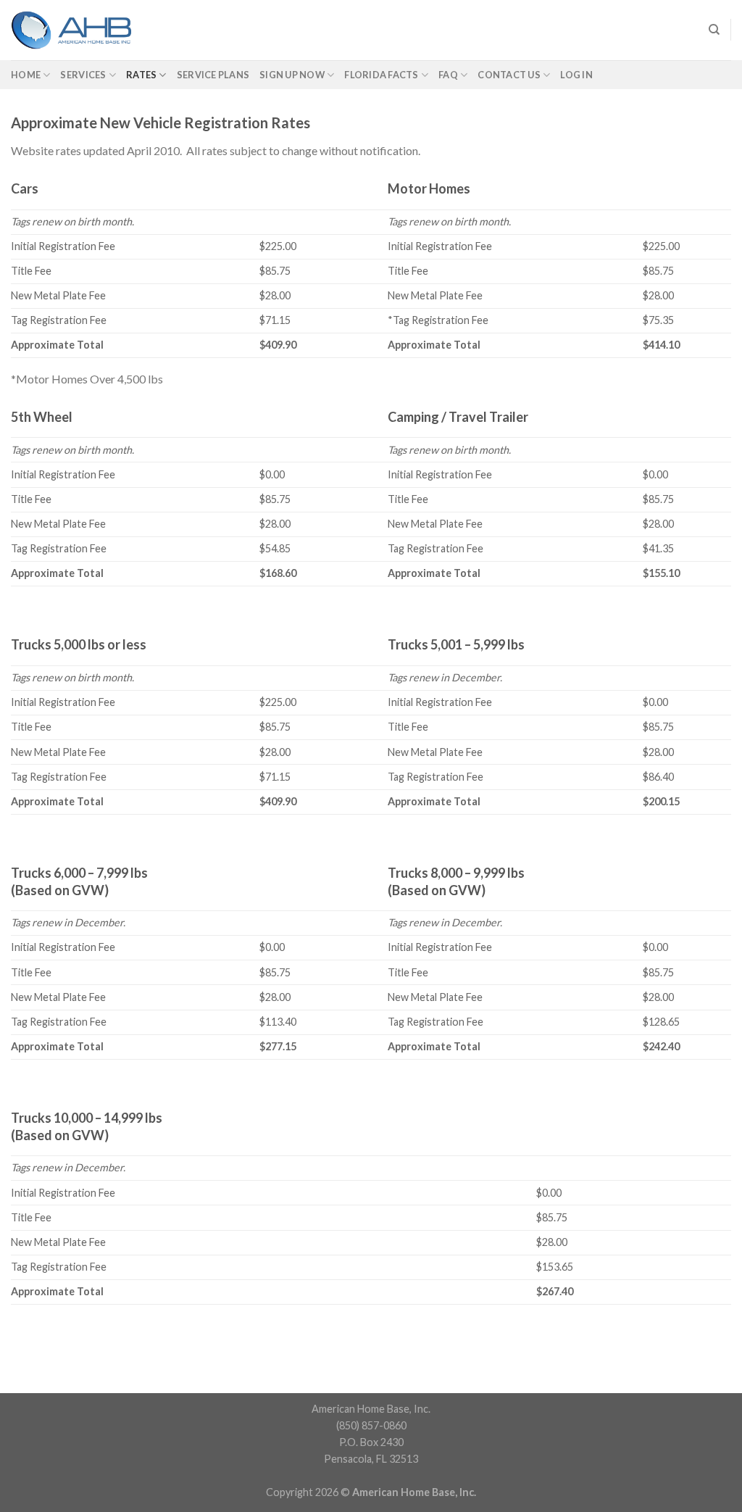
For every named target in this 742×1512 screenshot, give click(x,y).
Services (83, 74)
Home (26, 74)
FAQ (448, 74)
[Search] (714, 29)
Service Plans (213, 74)
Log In (576, 74)
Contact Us (509, 74)
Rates (141, 74)
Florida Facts (381, 74)
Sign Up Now (292, 74)
